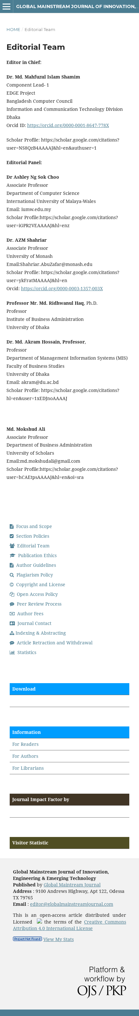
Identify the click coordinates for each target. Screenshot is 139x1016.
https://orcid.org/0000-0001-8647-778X (68, 125)
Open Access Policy (37, 594)
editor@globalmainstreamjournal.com (71, 904)
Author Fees (29, 613)
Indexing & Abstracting (41, 633)
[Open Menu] (6, 6)
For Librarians (28, 768)
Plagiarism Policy (34, 575)
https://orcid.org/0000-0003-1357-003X (62, 288)
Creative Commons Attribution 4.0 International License (69, 925)
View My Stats (58, 939)
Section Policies (32, 536)
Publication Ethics (37, 555)
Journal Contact (33, 623)
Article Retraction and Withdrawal (54, 643)
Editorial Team (32, 546)
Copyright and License (40, 584)
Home (13, 29)
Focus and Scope (33, 526)
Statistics (26, 652)
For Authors (25, 756)
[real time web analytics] (27, 939)
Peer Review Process (38, 604)
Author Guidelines (35, 565)
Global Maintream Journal (72, 885)
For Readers (25, 744)
